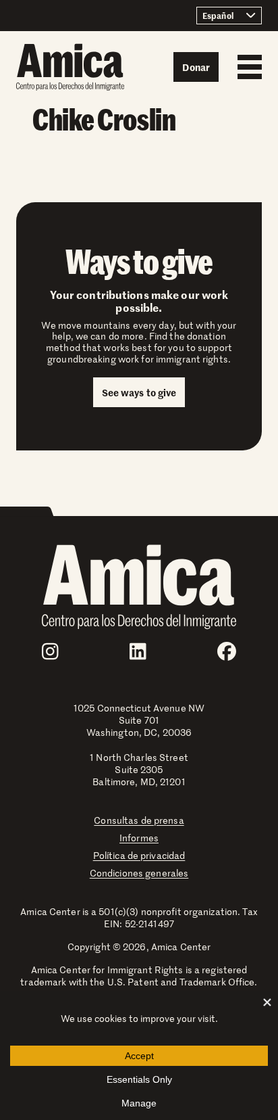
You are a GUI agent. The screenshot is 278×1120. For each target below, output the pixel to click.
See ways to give (139, 392)
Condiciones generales (139, 872)
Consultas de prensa (139, 820)
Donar (196, 67)
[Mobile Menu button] (246, 67)
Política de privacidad (139, 855)
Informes (139, 837)
